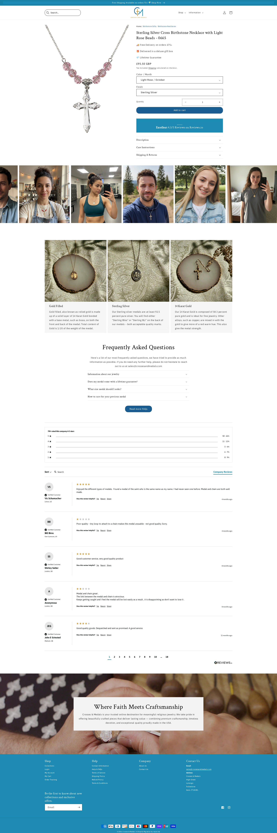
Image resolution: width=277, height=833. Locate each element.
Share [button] (109, 499)
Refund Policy (97, 780)
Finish (139, 87)
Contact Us (143, 769)
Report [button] (102, 499)
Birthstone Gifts (149, 26)
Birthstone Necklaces (167, 26)
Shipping (152, 68)
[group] (138, 497)
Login (47, 769)
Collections (49, 766)
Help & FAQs (97, 769)
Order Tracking (51, 780)
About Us (143, 766)
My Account (50, 773)
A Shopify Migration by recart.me (148, 831)
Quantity (140, 102)
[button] (63, 13)
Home (138, 26)
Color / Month (144, 74)
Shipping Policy (98, 776)
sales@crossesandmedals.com (198, 769)
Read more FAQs (138, 409)
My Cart (48, 776)
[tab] (222, 472)
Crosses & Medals (128, 831)
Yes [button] (98, 499)
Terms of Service (98, 773)
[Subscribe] (79, 807)
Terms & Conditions (100, 783)
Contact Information (100, 766)
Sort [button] (47, 472)
